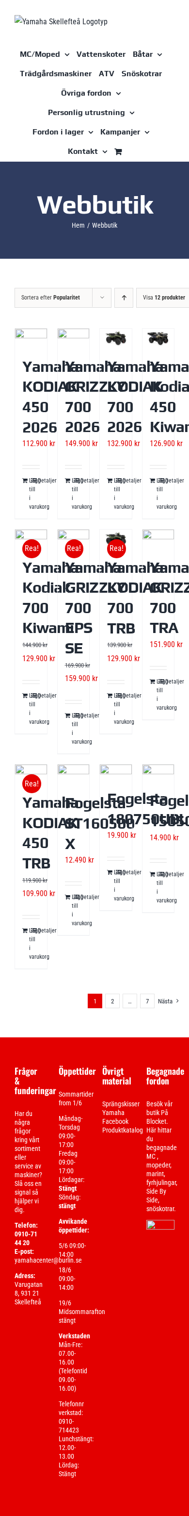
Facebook (115, 1121)
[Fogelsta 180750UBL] (116, 772)
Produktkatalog (122, 1130)
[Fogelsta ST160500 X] (74, 774)
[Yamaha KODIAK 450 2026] (31, 338)
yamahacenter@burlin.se (48, 1260)
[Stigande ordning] (123, 298)
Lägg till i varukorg (30, 493)
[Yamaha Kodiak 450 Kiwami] (158, 338)
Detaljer (38, 480)
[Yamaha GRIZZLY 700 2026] (74, 338)
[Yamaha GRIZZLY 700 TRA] (158, 539)
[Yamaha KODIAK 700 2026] (116, 338)
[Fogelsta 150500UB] (158, 773)
